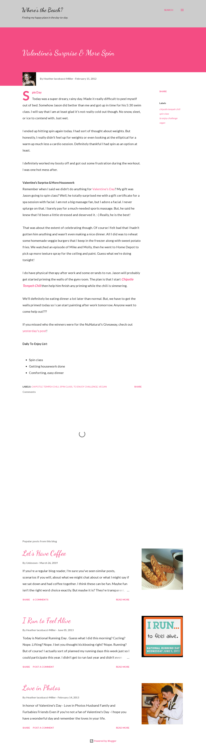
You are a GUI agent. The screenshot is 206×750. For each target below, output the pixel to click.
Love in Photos (41, 688)
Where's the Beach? (42, 9)
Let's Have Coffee (44, 553)
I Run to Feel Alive (47, 620)
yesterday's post (34, 331)
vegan (162, 122)
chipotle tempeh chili (169, 109)
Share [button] (163, 91)
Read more (122, 599)
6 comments (40, 599)
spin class (164, 113)
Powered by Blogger (105, 740)
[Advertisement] (77, 499)
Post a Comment (43, 666)
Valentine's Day (103, 189)
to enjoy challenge (168, 118)
